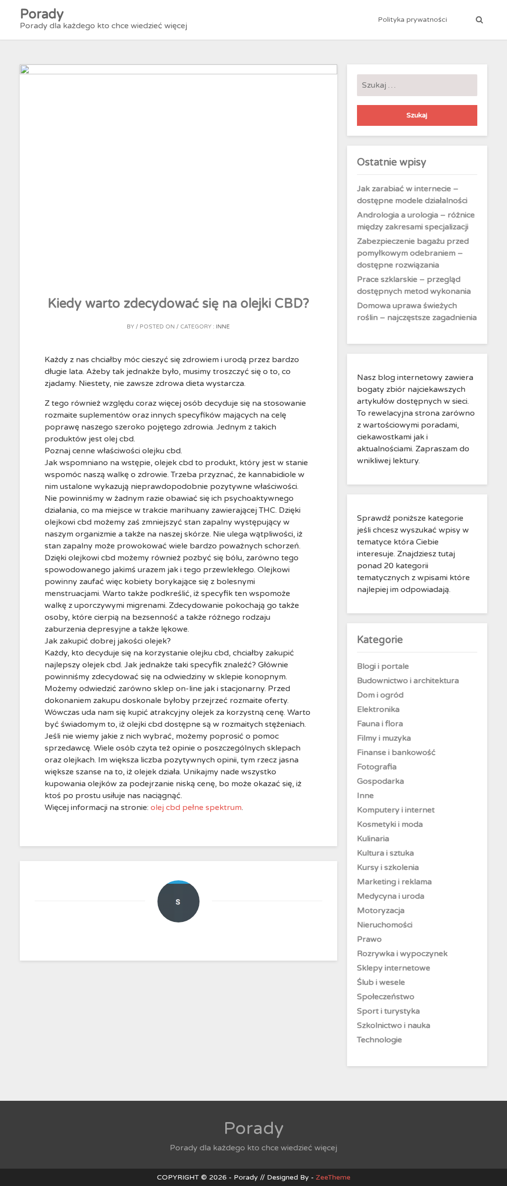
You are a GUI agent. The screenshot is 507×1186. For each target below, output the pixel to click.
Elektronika (378, 709)
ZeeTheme (333, 1177)
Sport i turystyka (388, 1011)
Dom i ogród (380, 695)
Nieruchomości (384, 925)
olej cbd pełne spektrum (196, 807)
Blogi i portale (383, 666)
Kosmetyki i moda (390, 824)
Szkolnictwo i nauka (393, 1025)
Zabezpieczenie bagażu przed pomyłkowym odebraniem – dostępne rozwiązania (413, 253)
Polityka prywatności (412, 19)
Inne (223, 326)
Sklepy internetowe (393, 968)
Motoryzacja (381, 911)
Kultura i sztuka (385, 853)
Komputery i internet (396, 810)
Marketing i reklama (394, 882)
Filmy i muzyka (384, 738)
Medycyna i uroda (390, 896)
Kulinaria (373, 839)
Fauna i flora (380, 724)
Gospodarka (380, 781)
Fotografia (377, 767)
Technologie (379, 1040)
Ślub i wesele (381, 982)
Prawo (369, 939)
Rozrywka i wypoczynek (402, 954)
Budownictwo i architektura (408, 681)
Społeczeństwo (385, 997)
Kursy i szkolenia (388, 867)
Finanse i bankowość (396, 752)
